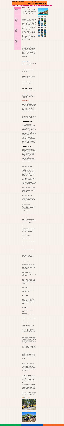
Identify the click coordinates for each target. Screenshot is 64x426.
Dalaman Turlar (16, 32)
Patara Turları (16, 42)
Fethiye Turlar (16, 10)
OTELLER (18, 5)
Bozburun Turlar (16, 29)
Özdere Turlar (16, 20)
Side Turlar (16, 18)
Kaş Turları (16, 39)
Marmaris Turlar (16, 9)
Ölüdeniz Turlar (16, 19)
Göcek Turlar (16, 31)
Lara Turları (16, 43)
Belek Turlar (16, 22)
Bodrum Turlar (16, 11)
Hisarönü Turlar (16, 28)
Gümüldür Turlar (16, 21)
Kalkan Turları (16, 40)
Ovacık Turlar (16, 30)
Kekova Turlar (16, 41)
